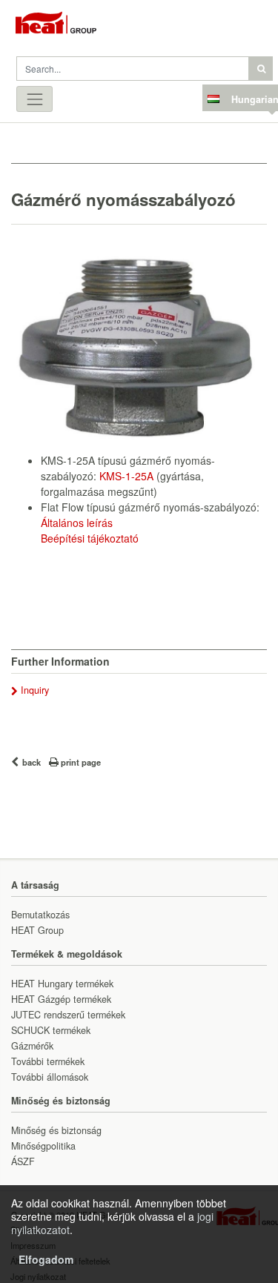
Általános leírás (77, 522)
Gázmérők (32, 1045)
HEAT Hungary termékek (62, 983)
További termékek (48, 1061)
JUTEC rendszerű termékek (68, 1014)
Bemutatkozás (40, 914)
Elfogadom (46, 1259)
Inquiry (35, 690)
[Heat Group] (70, 26)
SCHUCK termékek (50, 1030)
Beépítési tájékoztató (90, 538)
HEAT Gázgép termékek (61, 999)
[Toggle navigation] (34, 99)
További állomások (49, 1077)
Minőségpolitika (43, 1146)
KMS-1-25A (126, 475)
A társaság (35, 885)
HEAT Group (37, 930)
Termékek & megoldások (66, 954)
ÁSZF (23, 1161)
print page (81, 762)
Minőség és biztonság (60, 1100)
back (31, 762)
